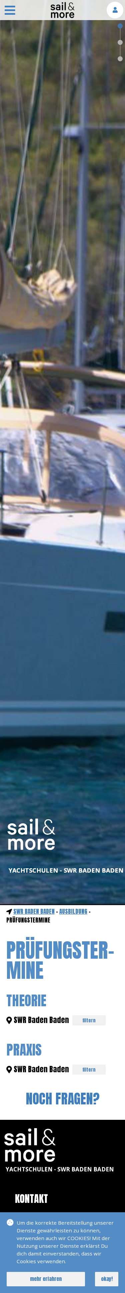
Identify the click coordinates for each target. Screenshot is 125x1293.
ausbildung (73, 911)
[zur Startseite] (62, 16)
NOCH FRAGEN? (63, 1099)
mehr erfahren (46, 1279)
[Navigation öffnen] (10, 11)
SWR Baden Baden (34, 911)
